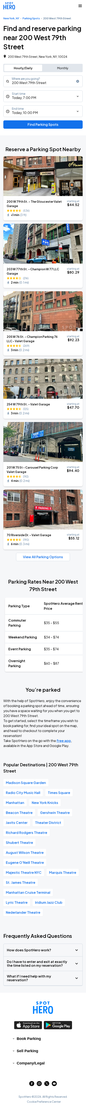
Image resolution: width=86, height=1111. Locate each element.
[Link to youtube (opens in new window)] (54, 1085)
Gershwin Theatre (55, 812)
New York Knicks (45, 802)
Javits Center (17, 822)
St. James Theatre (20, 882)
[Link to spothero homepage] (43, 1008)
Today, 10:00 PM (25, 112)
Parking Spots (31, 18)
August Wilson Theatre (25, 852)
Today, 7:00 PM (24, 97)
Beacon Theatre (19, 812)
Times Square (59, 792)
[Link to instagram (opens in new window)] (39, 1085)
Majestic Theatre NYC (24, 872)
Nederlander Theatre (23, 912)
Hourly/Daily (23, 68)
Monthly (62, 68)
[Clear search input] (77, 81)
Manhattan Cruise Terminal (28, 892)
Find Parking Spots (43, 124)
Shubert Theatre (19, 842)
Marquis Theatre (62, 872)
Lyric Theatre (17, 902)
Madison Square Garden (26, 782)
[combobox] (43, 81)
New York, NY (11, 18)
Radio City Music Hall (23, 792)
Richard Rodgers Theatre (26, 832)
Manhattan (15, 802)
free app (64, 740)
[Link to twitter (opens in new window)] (46, 1085)
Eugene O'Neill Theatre (25, 862)
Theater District (48, 822)
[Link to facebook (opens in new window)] (31, 1085)
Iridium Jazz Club (48, 902)
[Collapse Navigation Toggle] (80, 5)
